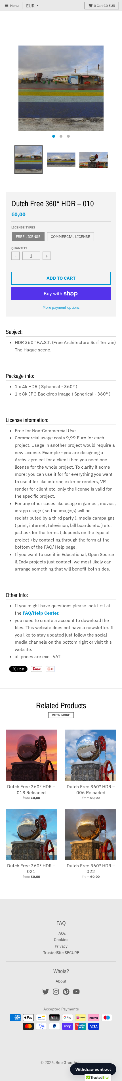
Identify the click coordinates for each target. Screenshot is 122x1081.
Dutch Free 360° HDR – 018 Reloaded (31, 789)
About (61, 981)
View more (61, 715)
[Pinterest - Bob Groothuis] (66, 991)
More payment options (61, 307)
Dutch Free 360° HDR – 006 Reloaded (91, 789)
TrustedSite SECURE (61, 952)
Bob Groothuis (68, 1062)
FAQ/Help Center (40, 613)
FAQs (61, 933)
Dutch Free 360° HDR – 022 (91, 868)
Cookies (61, 939)
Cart (104, 5)
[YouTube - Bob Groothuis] (76, 991)
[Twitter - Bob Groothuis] (45, 991)
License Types (23, 227)
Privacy (61, 946)
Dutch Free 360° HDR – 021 (31, 868)
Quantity (19, 248)
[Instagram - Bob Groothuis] (55, 991)
